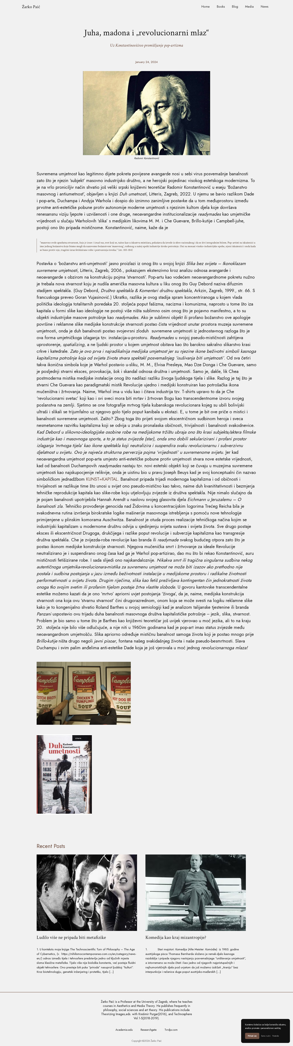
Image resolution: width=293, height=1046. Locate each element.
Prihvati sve (252, 1036)
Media (249, 6)
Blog (235, 6)
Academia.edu (124, 1030)
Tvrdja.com (171, 1030)
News (264, 6)
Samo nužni (266, 1036)
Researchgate (149, 1030)
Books (221, 6)
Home (205, 6)
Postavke (275, 1036)
